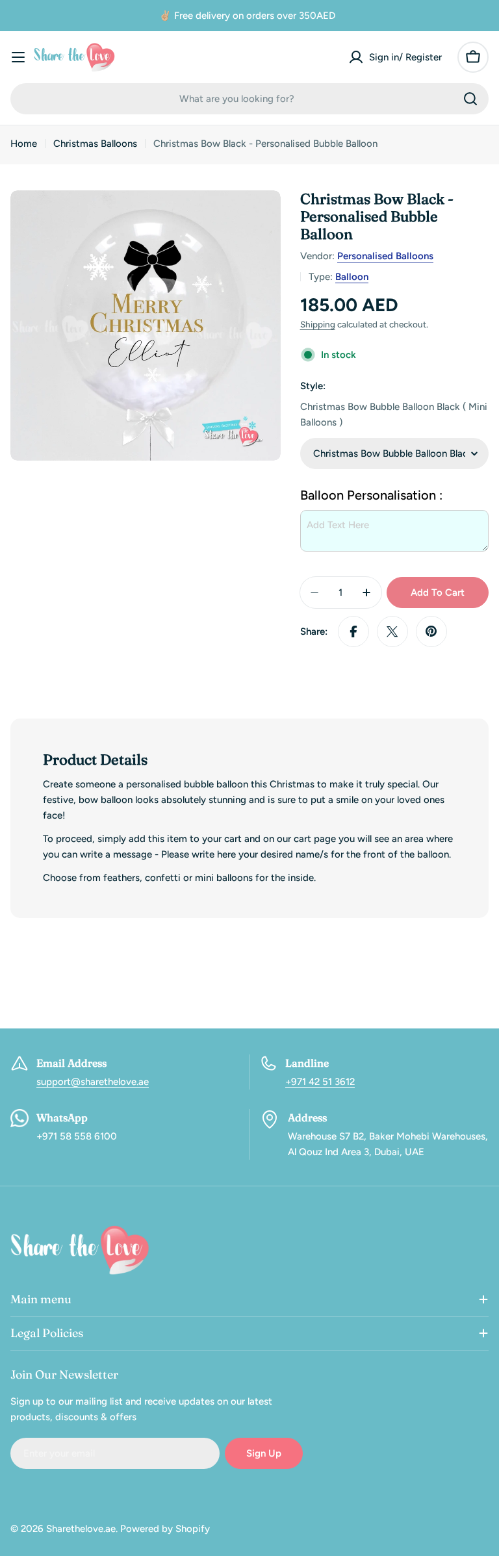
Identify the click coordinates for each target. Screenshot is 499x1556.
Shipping (317, 324)
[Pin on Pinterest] (431, 631)
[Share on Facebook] (353, 631)
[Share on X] (392, 631)
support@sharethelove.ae (92, 1082)
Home (23, 143)
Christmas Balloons (95, 143)
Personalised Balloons (385, 256)
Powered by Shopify (165, 1529)
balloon (351, 277)
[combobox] (249, 98)
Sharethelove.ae (81, 1529)
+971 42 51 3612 (320, 1082)
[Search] (470, 99)
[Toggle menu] (18, 57)
